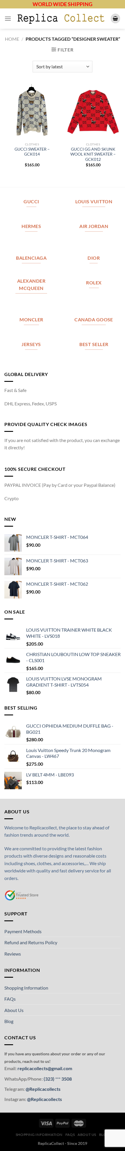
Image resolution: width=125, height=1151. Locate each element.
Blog (8, 1021)
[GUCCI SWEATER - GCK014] (32, 111)
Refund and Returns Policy (30, 942)
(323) (49, 1078)
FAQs (10, 999)
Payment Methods (23, 931)
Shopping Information (26, 987)
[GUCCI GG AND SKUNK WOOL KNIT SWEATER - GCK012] (93, 111)
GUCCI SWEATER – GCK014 (32, 152)
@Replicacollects (43, 1089)
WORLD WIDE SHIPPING (62, 4)
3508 (66, 1078)
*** (57, 1078)
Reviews (12, 953)
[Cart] (115, 18)
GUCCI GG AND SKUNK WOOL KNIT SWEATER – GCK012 (93, 154)
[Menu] (7, 18)
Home (12, 39)
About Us (14, 1010)
